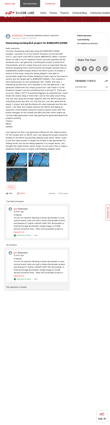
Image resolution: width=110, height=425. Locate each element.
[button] (25, 164)
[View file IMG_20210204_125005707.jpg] (16, 160)
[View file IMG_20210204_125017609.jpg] (39, 160)
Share (22, 193)
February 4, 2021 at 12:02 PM (24, 38)
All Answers (11, 245)
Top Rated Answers (15, 201)
